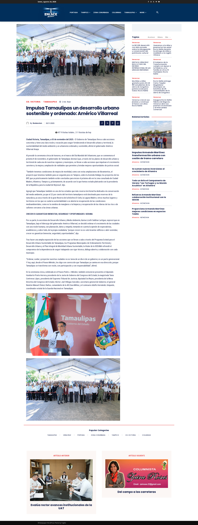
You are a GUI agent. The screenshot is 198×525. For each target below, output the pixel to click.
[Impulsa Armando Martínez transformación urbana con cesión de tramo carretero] (152, 135)
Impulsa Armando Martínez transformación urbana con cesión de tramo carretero (148, 155)
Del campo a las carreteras (137, 492)
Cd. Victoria (33, 102)
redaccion (37, 123)
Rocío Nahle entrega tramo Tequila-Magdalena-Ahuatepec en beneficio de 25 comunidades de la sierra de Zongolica (162, 87)
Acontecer (151, 37)
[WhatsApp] (118, 123)
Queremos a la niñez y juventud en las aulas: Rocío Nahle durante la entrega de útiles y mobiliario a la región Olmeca (162, 50)
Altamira (135, 162)
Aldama (160, 37)
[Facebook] (148, 2)
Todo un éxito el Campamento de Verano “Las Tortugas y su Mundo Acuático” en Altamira (149, 183)
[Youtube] (159, 2)
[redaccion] (28, 123)
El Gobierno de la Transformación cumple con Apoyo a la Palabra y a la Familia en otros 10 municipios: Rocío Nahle (162, 68)
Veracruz (136, 42)
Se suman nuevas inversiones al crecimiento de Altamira (148, 170)
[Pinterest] (112, 123)
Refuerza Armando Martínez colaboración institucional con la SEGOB (149, 197)
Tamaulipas (50, 102)
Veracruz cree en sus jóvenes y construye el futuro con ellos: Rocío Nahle (141, 103)
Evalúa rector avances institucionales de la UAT (61, 506)
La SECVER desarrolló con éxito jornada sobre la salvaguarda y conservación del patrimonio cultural (141, 49)
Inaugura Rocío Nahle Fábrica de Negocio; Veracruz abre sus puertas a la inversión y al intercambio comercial (162, 105)
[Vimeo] (156, 2)
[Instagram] (151, 2)
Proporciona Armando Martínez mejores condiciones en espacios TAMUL (149, 211)
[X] (153, 2)
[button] (157, 12)
